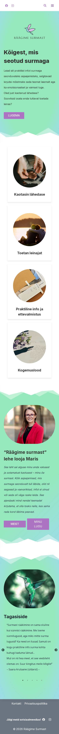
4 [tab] (37, 680)
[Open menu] (52, 5)
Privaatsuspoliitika (36, 703)
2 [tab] (27, 680)
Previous (3, 650)
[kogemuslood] (29, 350)
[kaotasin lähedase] (29, 174)
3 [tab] (32, 680)
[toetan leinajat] (29, 233)
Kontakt (16, 703)
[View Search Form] (45, 5)
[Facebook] (6, 5)
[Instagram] (12, 5)
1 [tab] (22, 680)
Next (56, 650)
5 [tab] (41, 680)
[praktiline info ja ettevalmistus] (29, 291)
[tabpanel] (29, 647)
